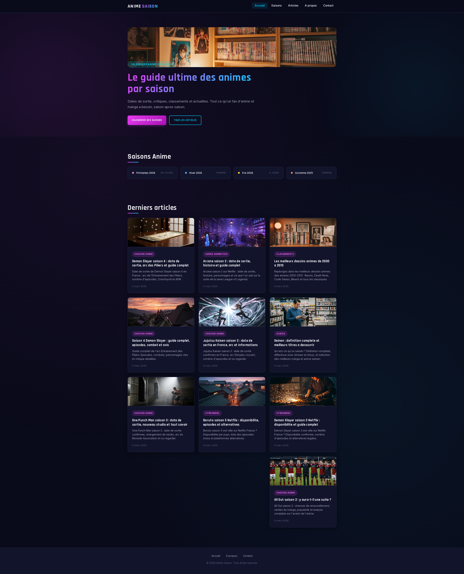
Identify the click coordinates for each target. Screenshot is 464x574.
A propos (311, 5)
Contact (328, 5)
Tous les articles (185, 120)
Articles (293, 5)
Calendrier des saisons (147, 120)
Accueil (260, 5)
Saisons (276, 5)
